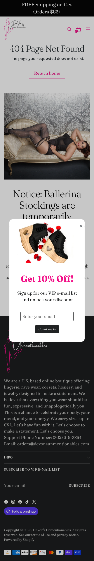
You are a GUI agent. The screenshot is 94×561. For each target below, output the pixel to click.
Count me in (47, 329)
